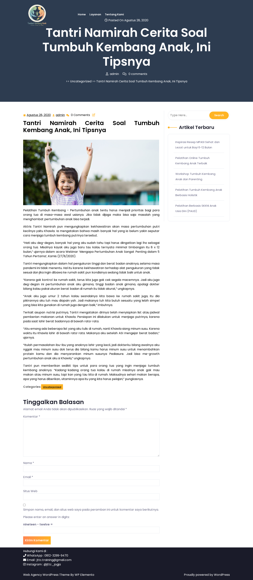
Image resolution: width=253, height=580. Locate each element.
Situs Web (30, 491)
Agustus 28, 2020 (39, 115)
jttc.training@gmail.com (54, 560)
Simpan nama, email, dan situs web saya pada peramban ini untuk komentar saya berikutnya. (91, 509)
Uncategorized (80, 81)
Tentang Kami (114, 14)
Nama (28, 463)
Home (82, 14)
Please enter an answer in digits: (46, 517)
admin (60, 115)
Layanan (95, 14)
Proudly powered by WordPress (207, 575)
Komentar (31, 416)
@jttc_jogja (52, 564)
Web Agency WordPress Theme (46, 575)
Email (28, 477)
